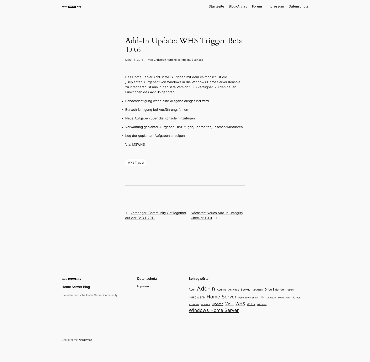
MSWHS (138, 144)
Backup (246, 289)
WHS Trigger (136, 162)
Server (296, 297)
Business (197, 59)
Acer (192, 289)
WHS (240, 303)
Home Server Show (248, 297)
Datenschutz (147, 279)
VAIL (229, 303)
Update (217, 304)
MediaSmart (284, 297)
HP (262, 297)
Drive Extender (275, 289)
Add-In (206, 288)
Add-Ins (221, 289)
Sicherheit (194, 304)
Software (205, 304)
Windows (262, 304)
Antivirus (233, 289)
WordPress (85, 339)
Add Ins (185, 59)
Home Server (221, 297)
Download (257, 290)
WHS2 (251, 304)
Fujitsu (290, 289)
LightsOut (271, 297)
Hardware (197, 297)
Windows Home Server (214, 310)
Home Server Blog (76, 287)
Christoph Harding (165, 59)
